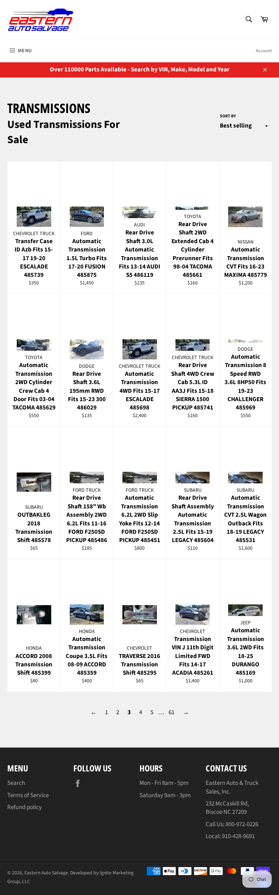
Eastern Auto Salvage (46, 872)
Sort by (228, 116)
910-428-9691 (238, 836)
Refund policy (24, 807)
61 (171, 712)
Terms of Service (28, 795)
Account (264, 50)
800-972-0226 (242, 824)
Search (16, 783)
